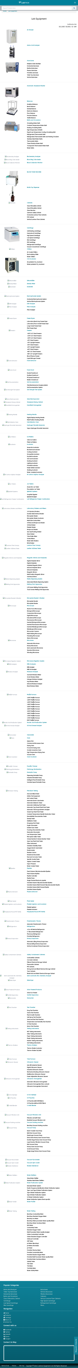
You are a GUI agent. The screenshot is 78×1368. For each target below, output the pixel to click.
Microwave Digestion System (35, 661)
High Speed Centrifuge (33, 235)
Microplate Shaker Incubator (35, 518)
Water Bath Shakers (32, 541)
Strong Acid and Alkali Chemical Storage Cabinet (41, 969)
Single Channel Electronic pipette (36, 880)
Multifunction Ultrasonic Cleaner (36, 1074)
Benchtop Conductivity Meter (35, 1214)
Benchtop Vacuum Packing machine (37, 1125)
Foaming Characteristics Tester (36, 830)
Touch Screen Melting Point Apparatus (38, 589)
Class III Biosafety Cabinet (34, 208)
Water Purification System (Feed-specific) (38, 1199)
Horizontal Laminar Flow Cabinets (36, 215)
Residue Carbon (31, 852)
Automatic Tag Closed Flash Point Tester (38, 807)
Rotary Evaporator (33, 938)
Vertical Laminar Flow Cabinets (36, 219)
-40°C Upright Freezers (33, 347)
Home (4, 11)
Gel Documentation (33, 382)
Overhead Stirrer (32, 576)
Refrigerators (31, 926)
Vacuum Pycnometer (33, 1159)
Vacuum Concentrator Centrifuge (36, 247)
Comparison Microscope (34, 613)
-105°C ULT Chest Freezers (34, 333)
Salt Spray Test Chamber (34, 1017)
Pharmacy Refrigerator (33, 934)
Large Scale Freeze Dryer (34, 326)
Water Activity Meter (32, 1270)
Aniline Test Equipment (33, 796)
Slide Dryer (30, 980)
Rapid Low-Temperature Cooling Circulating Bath (41, 132)
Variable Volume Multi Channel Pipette (38, 887)
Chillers (29, 249)
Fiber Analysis (31, 306)
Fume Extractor (31, 360)
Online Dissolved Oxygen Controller (37, 1236)
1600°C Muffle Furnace (33, 713)
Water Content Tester (33, 866)
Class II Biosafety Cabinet (34, 206)
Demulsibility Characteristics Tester (37, 816)
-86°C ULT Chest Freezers (34, 351)
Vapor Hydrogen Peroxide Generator (38, 428)
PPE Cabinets (30, 966)
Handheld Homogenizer (34, 405)
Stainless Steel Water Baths (34, 139)
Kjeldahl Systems (32, 491)
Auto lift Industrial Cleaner (34, 1065)
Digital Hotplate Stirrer (33, 561)
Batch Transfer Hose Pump (34, 1131)
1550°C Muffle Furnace (33, 711)
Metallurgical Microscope (34, 629)
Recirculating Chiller (32, 254)
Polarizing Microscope (33, 636)
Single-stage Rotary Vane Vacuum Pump (38, 1151)
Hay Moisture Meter (32, 681)
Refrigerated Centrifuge (34, 244)
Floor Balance (31, 113)
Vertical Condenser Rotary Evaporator (38, 946)
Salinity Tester (31, 1261)
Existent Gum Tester (32, 827)
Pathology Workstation (34, 769)
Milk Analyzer (31, 667)
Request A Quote (76, 1345)
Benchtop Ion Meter (32, 1218)
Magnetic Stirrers (32, 572)
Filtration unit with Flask (34, 1118)
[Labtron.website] (24, 2)
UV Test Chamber (32, 1024)
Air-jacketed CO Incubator (34, 262)
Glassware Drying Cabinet (35, 402)
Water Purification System (35, 1182)
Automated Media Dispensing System (37, 582)
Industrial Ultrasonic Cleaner (35, 1069)
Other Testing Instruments (34, 1034)
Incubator (30, 444)
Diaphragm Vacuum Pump (34, 1135)
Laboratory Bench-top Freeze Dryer (37, 321)
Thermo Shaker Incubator (34, 1048)
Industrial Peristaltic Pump (34, 777)
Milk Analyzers (31, 664)
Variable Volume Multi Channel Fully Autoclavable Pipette (43, 885)
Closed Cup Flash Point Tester (35, 812)
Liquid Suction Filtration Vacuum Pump (38, 1142)
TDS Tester (30, 1263)
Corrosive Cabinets (32, 960)
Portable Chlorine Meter (34, 1250)
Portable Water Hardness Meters (36, 1259)
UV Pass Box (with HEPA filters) (35, 1101)
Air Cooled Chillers (32, 252)
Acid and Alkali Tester (33, 794)
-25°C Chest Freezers (32, 340)
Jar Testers (30, 484)
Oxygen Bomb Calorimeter (34, 848)
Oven (28, 738)
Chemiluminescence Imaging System (37, 385)
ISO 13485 (62, 26)
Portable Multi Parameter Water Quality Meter (40, 1257)
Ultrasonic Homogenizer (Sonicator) (37, 1086)
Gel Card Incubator (32, 458)
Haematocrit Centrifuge (34, 233)
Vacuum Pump (31, 1127)
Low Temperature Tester (34, 834)
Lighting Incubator (32, 463)
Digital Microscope (32, 615)
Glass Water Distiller (32, 1178)
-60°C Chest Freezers (32, 349)
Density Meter (31, 283)
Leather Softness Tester (34, 548)
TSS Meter (30, 1266)
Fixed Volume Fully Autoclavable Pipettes (38, 871)
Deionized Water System (34, 1186)
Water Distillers (31, 1175)
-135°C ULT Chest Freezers (34, 336)
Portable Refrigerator (33, 936)
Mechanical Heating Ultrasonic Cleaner (38, 1072)
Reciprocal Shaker (32, 529)
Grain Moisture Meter (33, 677)
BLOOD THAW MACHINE (34, 172)
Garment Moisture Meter (34, 674)
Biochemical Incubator (33, 449)
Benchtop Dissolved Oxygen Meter (37, 1216)
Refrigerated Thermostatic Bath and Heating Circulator (43, 136)
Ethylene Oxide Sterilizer (34, 63)
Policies (14, 1365)
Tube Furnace (31, 1059)
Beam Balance (31, 106)
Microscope (30, 605)
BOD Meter (30, 1225)
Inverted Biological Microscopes (36, 622)
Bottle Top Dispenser (33, 187)
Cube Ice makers (32, 440)
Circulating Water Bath (33, 123)
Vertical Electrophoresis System (36, 301)
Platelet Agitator (31, 907)
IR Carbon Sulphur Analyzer (35, 474)
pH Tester (29, 1248)
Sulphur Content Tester (33, 861)
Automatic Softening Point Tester (36, 805)
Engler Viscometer (32, 825)
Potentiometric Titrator (34, 921)
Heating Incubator (32, 461)
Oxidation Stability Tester (34, 845)
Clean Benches (31, 210)
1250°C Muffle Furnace (33, 702)
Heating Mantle (31, 414)
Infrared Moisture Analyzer (34, 684)
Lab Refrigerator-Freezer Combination (38, 499)
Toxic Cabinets (31, 971)
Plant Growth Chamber (33, 1015)
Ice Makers (30, 436)
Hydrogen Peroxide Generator (36, 425)
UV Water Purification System (35, 1197)
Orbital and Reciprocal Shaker (36, 522)
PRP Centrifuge (31, 242)
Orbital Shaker (31, 525)
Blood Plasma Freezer (33, 356)
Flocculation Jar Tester (33, 489)
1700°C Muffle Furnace (33, 715)
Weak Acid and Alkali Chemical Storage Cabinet (41, 973)
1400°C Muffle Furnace (33, 706)
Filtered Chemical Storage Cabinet (37, 962)
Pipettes (29, 868)
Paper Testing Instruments (34, 1036)
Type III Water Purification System (36, 1195)
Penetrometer (31, 850)
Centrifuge (30, 228)
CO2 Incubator (31, 259)
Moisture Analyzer (32, 671)
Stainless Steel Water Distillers (35, 1180)
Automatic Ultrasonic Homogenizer (37, 1081)
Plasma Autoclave (32, 70)
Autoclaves (30, 60)
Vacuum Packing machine (35, 1122)
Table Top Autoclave (33, 75)
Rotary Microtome (32, 645)
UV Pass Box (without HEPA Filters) (36, 1103)
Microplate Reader (32, 601)
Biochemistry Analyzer (33, 156)
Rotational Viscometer (33, 854)
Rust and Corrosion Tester (34, 857)
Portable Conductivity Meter (35, 1252)
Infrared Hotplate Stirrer (34, 567)
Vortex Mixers (31, 538)
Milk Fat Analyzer (32, 669)
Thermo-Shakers (32, 1045)
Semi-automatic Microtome (35, 648)
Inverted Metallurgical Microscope (37, 627)
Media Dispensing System (34, 579)
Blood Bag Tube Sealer (34, 159)
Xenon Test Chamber (33, 1026)
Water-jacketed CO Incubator (35, 264)
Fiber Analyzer (31, 310)
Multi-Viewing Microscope (34, 633)
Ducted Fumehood (32, 373)
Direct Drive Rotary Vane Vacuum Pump (38, 1137)
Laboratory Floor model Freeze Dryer (38, 323)
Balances (29, 101)
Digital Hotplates (32, 563)
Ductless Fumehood (32, 375)
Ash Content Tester (32, 798)
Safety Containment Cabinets (36, 954)
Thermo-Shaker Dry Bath (34, 1050)
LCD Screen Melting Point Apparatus (37, 587)
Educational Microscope (34, 618)
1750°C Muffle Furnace (33, 718)
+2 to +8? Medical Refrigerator (36, 929)
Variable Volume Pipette (34, 889)
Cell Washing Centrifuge (34, 231)
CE (72, 26)
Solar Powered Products (34, 989)
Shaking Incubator (32, 470)
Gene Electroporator (33, 399)
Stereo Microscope (32, 638)
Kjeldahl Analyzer (32, 497)
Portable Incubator (32, 465)
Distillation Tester (32, 821)
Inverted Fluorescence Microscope (37, 624)
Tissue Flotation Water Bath (35, 143)
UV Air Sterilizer (31, 1095)
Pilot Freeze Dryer (32, 328)
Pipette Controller (32, 876)
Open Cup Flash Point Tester (35, 841)
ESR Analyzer (31, 303)
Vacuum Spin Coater (33, 1162)
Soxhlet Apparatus (32, 995)
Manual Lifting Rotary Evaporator (37, 944)
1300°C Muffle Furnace (33, 704)
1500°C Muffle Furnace (33, 709)
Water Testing (31, 1211)
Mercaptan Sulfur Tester (34, 836)
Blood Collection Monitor (34, 162)
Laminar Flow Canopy (33, 545)
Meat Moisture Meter (33, 686)
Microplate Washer (32, 603)
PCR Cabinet (30, 217)
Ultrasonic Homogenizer (34, 1078)
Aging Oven (30, 741)
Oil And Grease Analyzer (34, 725)
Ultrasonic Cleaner (32, 1062)
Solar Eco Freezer (32, 992)
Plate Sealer (30, 901)
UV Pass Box (30, 1098)
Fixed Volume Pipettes (33, 873)
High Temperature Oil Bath (34, 130)
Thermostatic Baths (32, 141)
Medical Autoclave (32, 68)
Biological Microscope (33, 611)
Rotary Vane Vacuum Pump (35, 1146)
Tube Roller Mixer (32, 536)
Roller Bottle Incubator (33, 467)
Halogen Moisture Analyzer (34, 679)
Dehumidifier (31, 280)
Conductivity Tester (32, 1227)
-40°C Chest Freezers (32, 345)
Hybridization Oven (33, 422)
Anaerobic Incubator (33, 447)
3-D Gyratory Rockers (33, 511)
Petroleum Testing (32, 790)
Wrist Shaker (30, 543)
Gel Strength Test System (34, 389)
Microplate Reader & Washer (35, 598)
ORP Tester (30, 1241)
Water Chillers (31, 256)
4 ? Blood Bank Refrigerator (35, 931)
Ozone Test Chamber (33, 1012)
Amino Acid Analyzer (33, 45)
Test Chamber (31, 1007)
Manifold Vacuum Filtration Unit (36, 1120)
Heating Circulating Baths (34, 127)
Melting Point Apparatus (34, 584)
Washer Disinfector (32, 1166)
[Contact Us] (71, 2)
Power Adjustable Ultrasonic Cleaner (37, 1076)
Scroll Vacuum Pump (33, 1149)
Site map (21, 1365)
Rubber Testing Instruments (35, 1040)
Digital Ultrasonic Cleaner (34, 1067)
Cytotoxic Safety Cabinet (34, 212)
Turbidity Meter (31, 1268)
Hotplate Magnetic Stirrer (34, 565)
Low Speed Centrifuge (33, 238)
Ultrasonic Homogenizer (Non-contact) (38, 1084)
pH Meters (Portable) (33, 1245)
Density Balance (31, 109)
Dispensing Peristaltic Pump (35, 775)
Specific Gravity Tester (33, 859)
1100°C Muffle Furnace (33, 697)
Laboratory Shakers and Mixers (36, 508)
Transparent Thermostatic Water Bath (38, 145)
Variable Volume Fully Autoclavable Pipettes (39, 882)
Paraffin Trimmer (32, 766)
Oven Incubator (32, 757)
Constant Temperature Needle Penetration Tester (41, 814)
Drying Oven (30, 745)
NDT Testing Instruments (34, 1031)
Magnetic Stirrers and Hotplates (37, 557)
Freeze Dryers (31, 318)
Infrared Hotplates (32, 570)
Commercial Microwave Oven (35, 743)
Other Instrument (32, 843)
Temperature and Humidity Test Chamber (39, 1021)
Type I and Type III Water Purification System (39, 1190)
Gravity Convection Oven (34, 750)
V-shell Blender (31, 1105)
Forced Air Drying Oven (33, 748)
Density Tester (31, 818)
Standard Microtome (33, 650)
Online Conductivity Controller (35, 1234)
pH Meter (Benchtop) (33, 1243)
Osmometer (30, 735)
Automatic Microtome (33, 643)
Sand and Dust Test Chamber (35, 1019)
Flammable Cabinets (33, 964)
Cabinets (29, 203)
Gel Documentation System (35, 387)
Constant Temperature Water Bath (37, 125)
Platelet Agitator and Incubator (36, 904)
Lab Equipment (12, 11)
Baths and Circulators (34, 120)
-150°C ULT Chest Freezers (34, 338)
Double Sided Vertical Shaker (35, 513)
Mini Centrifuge (31, 240)
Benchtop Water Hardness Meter (36, 1223)
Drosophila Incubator (33, 454)
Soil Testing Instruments (33, 1043)
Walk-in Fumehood (32, 380)
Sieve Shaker (31, 534)
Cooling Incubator (32, 452)
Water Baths (30, 148)
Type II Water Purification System (36, 1192)
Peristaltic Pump (32, 772)
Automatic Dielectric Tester (34, 803)
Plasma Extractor (32, 891)
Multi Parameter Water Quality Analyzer (38, 1232)
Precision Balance (32, 115)
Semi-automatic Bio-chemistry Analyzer (39, 975)
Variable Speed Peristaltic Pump (36, 782)
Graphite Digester (32, 494)
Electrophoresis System (34, 296)
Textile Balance (31, 118)
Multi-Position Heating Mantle (35, 420)
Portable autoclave (32, 72)
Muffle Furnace (31, 694)
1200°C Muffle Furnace (33, 700)
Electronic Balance (32, 111)
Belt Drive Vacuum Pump (34, 1133)
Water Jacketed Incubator (34, 472)
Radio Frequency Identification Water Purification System (43, 1188)
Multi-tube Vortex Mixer (33, 520)
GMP (75, 26)
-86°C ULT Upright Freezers (34, 354)
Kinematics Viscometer (33, 832)
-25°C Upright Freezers (33, 342)
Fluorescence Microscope (34, 620)
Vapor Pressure (31, 864)
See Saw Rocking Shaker (34, 532)
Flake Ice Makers (32, 442)
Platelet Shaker (31, 527)
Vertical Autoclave (32, 77)
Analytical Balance (32, 104)
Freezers (29, 330)
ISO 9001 (68, 26)
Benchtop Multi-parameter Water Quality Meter (40, 1221)
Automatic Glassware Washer (36, 86)
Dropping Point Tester (33, 823)
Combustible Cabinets (33, 957)
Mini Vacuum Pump (32, 1144)
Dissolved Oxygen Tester (34, 1230)
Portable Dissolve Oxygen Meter (36, 1254)
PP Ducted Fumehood (33, 377)
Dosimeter (30, 286)
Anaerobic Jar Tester (33, 487)
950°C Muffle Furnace (33, 720)
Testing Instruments (33, 1028)
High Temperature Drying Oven (36, 752)
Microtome (30, 640)
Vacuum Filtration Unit (34, 1115)
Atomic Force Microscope (34, 608)
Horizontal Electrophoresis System (37, 299)
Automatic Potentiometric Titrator (36, 924)
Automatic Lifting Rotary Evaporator (37, 941)
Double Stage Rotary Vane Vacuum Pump (39, 1140)
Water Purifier (31, 1201)
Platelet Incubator (32, 909)
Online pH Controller (33, 1239)
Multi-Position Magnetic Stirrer (35, 574)
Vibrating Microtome (33, 652)
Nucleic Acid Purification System (37, 722)
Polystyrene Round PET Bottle (36, 911)
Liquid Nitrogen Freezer (34, 358)
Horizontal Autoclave (33, 66)
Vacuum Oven (31, 754)
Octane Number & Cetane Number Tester (38, 839)
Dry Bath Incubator (32, 456)
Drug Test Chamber (32, 1010)
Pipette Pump (31, 878)
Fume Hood (30, 370)
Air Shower (30, 30)
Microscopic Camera (33, 631)
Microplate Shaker (32, 516)
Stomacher (30, 998)
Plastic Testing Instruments (34, 1038)
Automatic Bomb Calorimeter (35, 800)
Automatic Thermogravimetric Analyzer (38, 809)
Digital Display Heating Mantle (36, 417)
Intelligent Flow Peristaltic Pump (36, 780)
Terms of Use (5, 1365)
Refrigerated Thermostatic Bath (36, 134)
